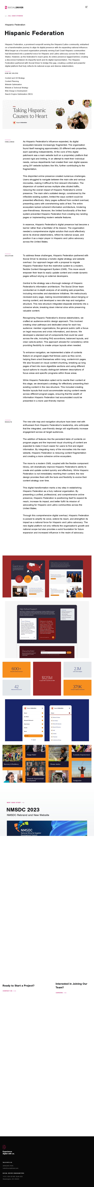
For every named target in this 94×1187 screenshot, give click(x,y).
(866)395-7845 (8, 1166)
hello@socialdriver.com (10, 1168)
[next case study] (47, 819)
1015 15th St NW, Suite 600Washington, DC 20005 (13, 1178)
